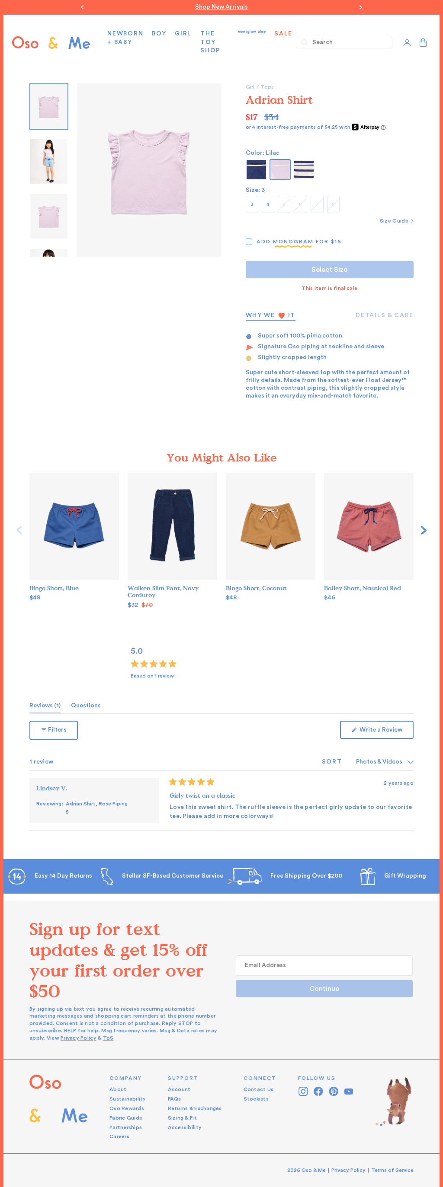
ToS (108, 1038)
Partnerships (125, 1127)
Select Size (329, 269)
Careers (119, 1136)
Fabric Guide (125, 1117)
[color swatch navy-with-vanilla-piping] (256, 169)
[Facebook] (318, 1091)
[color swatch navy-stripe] (304, 169)
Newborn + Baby (125, 38)
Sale (283, 34)
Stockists (256, 1098)
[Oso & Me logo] (51, 42)
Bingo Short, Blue (54, 588)
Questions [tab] (86, 707)
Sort (333, 762)
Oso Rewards (126, 1108)
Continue (324, 988)
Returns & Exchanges (195, 1108)
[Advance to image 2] (48, 216)
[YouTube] (348, 1091)
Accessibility (185, 1127)
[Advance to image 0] (48, 106)
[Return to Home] (58, 1108)
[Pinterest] (333, 1091)
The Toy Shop (210, 42)
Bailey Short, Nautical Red (362, 588)
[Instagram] (303, 1091)
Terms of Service (392, 1170)
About (117, 1089)
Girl (183, 34)
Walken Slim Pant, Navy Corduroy (163, 592)
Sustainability (127, 1098)
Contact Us (259, 1089)
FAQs (174, 1098)
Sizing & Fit (182, 1117)
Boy (159, 34)
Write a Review (386, 732)
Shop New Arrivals (221, 7)
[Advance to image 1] (48, 161)
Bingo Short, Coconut (256, 588)
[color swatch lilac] (280, 169)
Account (179, 1089)
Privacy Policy (78, 1038)
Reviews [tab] (45, 707)
